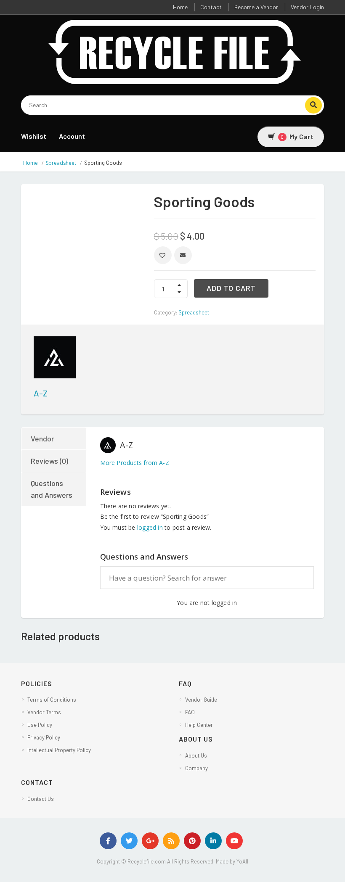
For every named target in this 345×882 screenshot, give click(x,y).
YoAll (242, 861)
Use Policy (39, 724)
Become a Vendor (256, 7)
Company (196, 768)
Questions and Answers (51, 488)
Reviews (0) (49, 460)
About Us (196, 755)
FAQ (190, 712)
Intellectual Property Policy (59, 750)
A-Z (41, 393)
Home (180, 7)
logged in (150, 527)
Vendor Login (307, 7)
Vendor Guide (201, 699)
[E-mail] (183, 255)
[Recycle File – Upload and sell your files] (176, 51)
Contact (211, 7)
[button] (163, 255)
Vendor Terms (44, 712)
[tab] (54, 438)
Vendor (42, 438)
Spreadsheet (61, 162)
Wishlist (33, 136)
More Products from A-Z (134, 463)
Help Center (199, 724)
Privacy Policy (43, 737)
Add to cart (231, 288)
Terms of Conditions (51, 699)
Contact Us (40, 798)
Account (72, 136)
